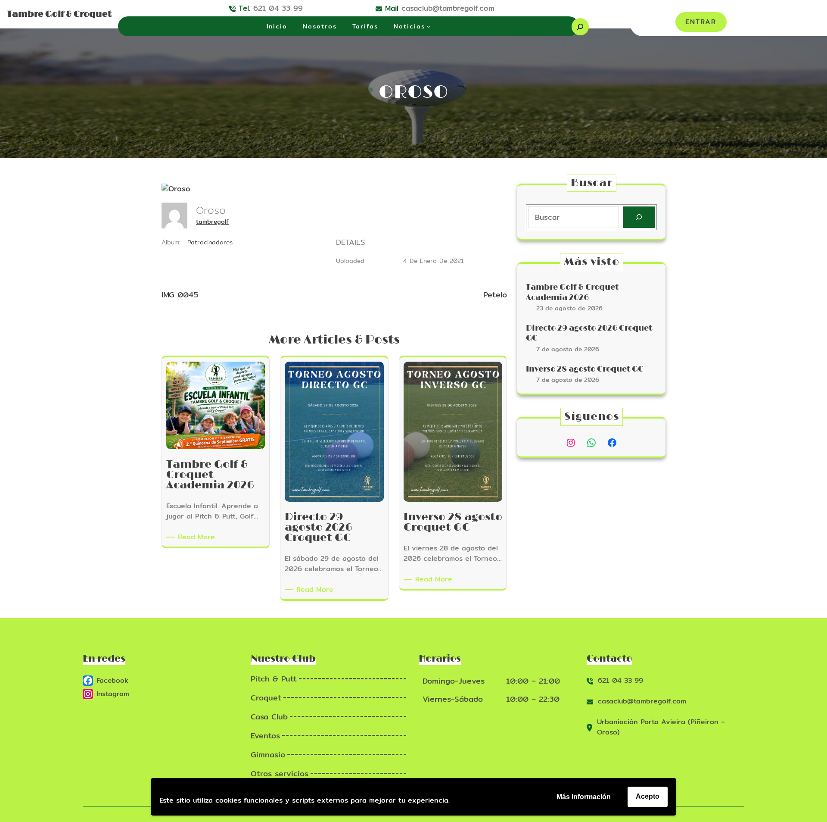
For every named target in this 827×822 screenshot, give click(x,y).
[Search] (639, 217)
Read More (198, 537)
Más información (584, 796)
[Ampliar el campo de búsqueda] (580, 26)
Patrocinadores (210, 242)
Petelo (495, 294)
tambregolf (212, 221)
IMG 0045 (180, 294)
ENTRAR (700, 21)
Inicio (277, 26)
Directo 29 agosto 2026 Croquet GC (589, 333)
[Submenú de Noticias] (428, 26)
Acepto (647, 796)
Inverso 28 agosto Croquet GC (585, 369)
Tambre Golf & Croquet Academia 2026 (572, 292)
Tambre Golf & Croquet (59, 14)
